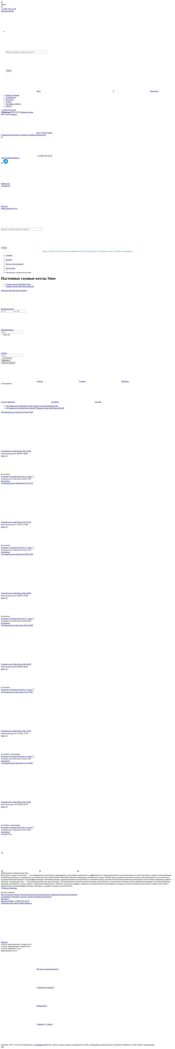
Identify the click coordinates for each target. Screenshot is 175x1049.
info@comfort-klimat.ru (23, 903)
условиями (38, 1045)
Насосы (10, 895)
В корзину (5, 476)
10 (2, 871)
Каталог (43, 135)
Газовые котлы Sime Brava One (45, 406)
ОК (2, 1047)
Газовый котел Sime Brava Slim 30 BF (16, 593)
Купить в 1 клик (25, 476)
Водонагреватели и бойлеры (47, 895)
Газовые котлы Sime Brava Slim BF (50, 408)
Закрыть (4, 942)
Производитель (7, 330)
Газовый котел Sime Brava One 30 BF (16, 802)
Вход (39, 91)
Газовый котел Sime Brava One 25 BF (16, 731)
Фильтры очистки (27, 895)
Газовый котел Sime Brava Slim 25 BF (16, 451)
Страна (4, 353)
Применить (6, 360)
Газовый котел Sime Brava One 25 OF (16, 522)
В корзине (14, 476)
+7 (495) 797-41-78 (8, 9)
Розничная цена (7, 309)
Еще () (4, 456)
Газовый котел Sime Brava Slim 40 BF (16, 664)
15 (2, 852)
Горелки (16, 895)
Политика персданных (42, 897)
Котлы (3, 895)
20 (78, 871)
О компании (6, 135)
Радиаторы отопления (68, 895)
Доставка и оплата (18, 135)
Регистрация (47, 133)
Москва (14, 114)
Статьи (29, 135)
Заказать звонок (7, 11)
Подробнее (5, 481)
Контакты (36, 135)
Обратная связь (7, 903)
